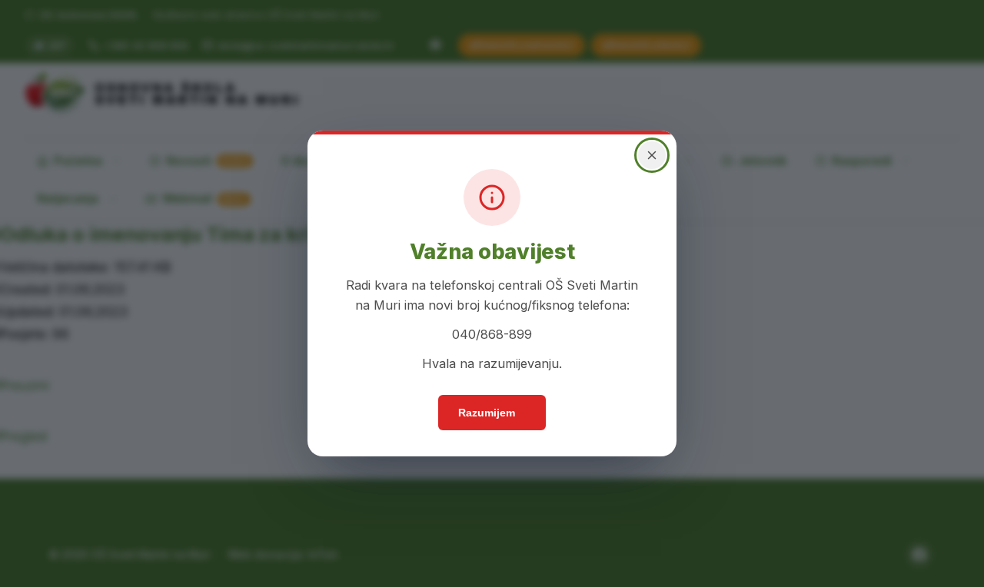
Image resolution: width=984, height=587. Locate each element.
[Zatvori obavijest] (645, 174)
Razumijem (487, 421)
